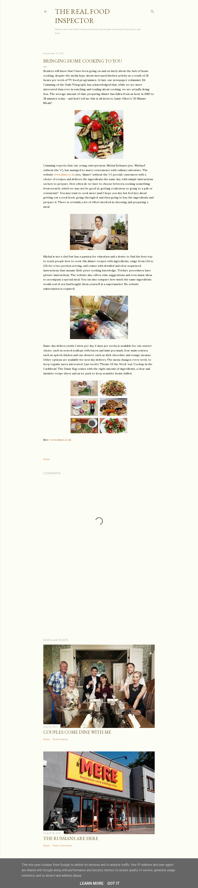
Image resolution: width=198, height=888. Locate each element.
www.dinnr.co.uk (64, 174)
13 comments (60, 739)
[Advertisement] (99, 602)
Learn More (91, 883)
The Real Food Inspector (82, 16)
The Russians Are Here (70, 838)
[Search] (152, 10)
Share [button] (46, 459)
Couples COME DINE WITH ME (77, 732)
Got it (113, 883)
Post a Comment (62, 845)
